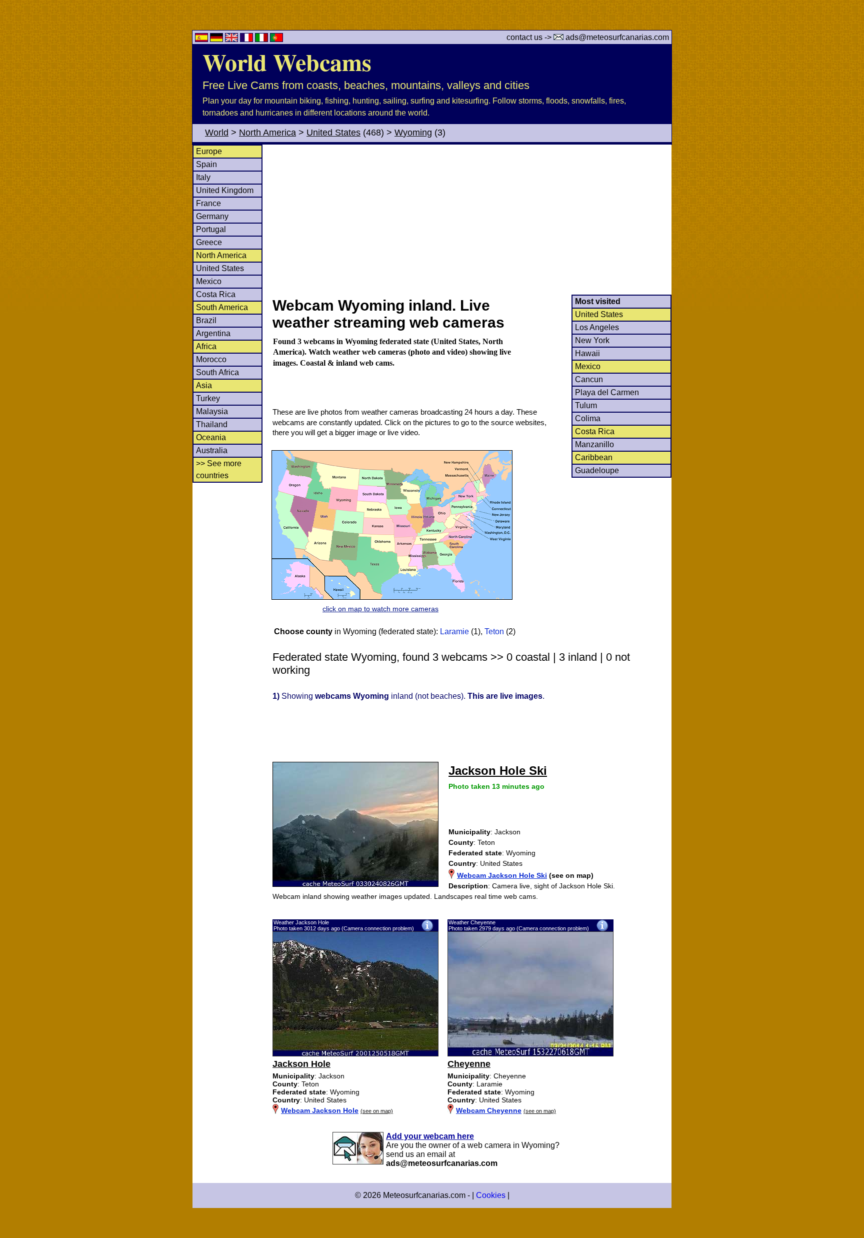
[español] (202, 39)
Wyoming (413, 133)
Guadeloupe (597, 470)
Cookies (491, 1195)
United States (333, 133)
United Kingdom (225, 190)
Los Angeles (597, 327)
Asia (204, 385)
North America (267, 133)
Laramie (454, 631)
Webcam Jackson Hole (319, 1110)
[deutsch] (217, 39)
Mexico (209, 281)
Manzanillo (594, 444)
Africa (206, 346)
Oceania (211, 437)
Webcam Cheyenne (489, 1110)
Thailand (212, 424)
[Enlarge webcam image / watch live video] (355, 1054)
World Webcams (287, 61)
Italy (203, 177)
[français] (247, 39)
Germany (212, 216)
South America (222, 307)
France (208, 203)
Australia (212, 450)
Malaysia (212, 411)
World (216, 133)
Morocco (211, 359)
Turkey (208, 398)
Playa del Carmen (607, 392)
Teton (494, 631)
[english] (232, 39)
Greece (209, 242)
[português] (276, 39)
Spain (206, 164)
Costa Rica (216, 294)
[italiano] (262, 39)
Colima (587, 418)
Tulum (586, 405)
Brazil (206, 320)
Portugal (211, 229)
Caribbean (593, 457)
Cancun (589, 379)
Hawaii (587, 353)
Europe (209, 151)
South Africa (217, 372)
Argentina (213, 333)
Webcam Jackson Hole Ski (502, 875)
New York (592, 340)
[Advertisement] (472, 220)
